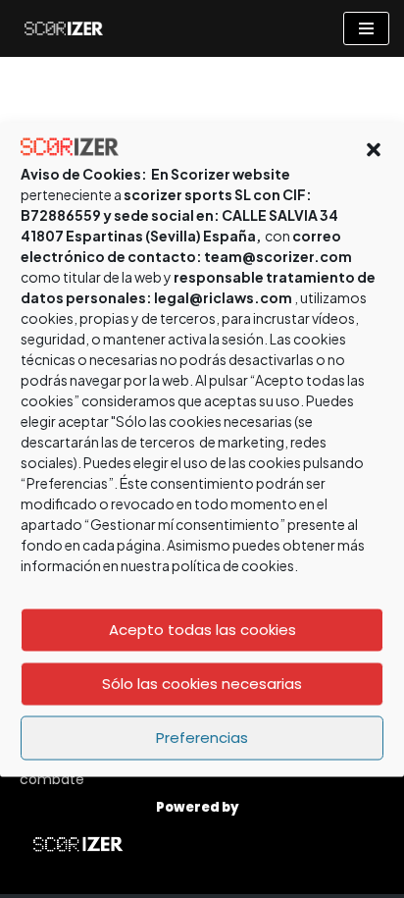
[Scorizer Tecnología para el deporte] (59, 28)
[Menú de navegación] (366, 28)
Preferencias (202, 737)
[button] (373, 149)
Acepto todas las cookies (202, 629)
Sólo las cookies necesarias (202, 683)
